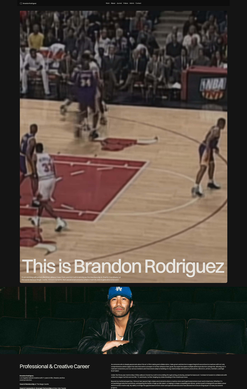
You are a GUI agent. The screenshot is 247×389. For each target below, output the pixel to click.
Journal (119, 3)
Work (107, 3)
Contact (138, 3)
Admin (132, 3)
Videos (125, 3)
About (113, 3)
